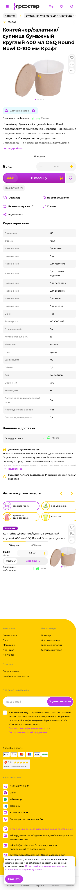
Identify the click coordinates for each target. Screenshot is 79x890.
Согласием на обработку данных (24, 869)
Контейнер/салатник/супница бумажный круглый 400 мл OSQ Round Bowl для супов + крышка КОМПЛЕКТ (34, 536)
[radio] (14, 541)
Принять (14, 879)
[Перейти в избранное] (61, 6)
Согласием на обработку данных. (28, 732)
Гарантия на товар (51, 650)
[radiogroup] (25, 545)
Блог (5, 640)
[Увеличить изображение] (63, 554)
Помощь (46, 635)
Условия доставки (51, 645)
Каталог (10, 15)
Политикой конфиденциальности (28, 728)
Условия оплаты (50, 640)
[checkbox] (5, 712)
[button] (72, 527)
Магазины (9, 645)
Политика (8, 650)
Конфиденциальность (16, 676)
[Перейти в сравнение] (51, 6)
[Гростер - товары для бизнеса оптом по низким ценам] (27, 6)
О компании (10, 635)
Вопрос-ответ (11, 671)
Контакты (8, 654)
